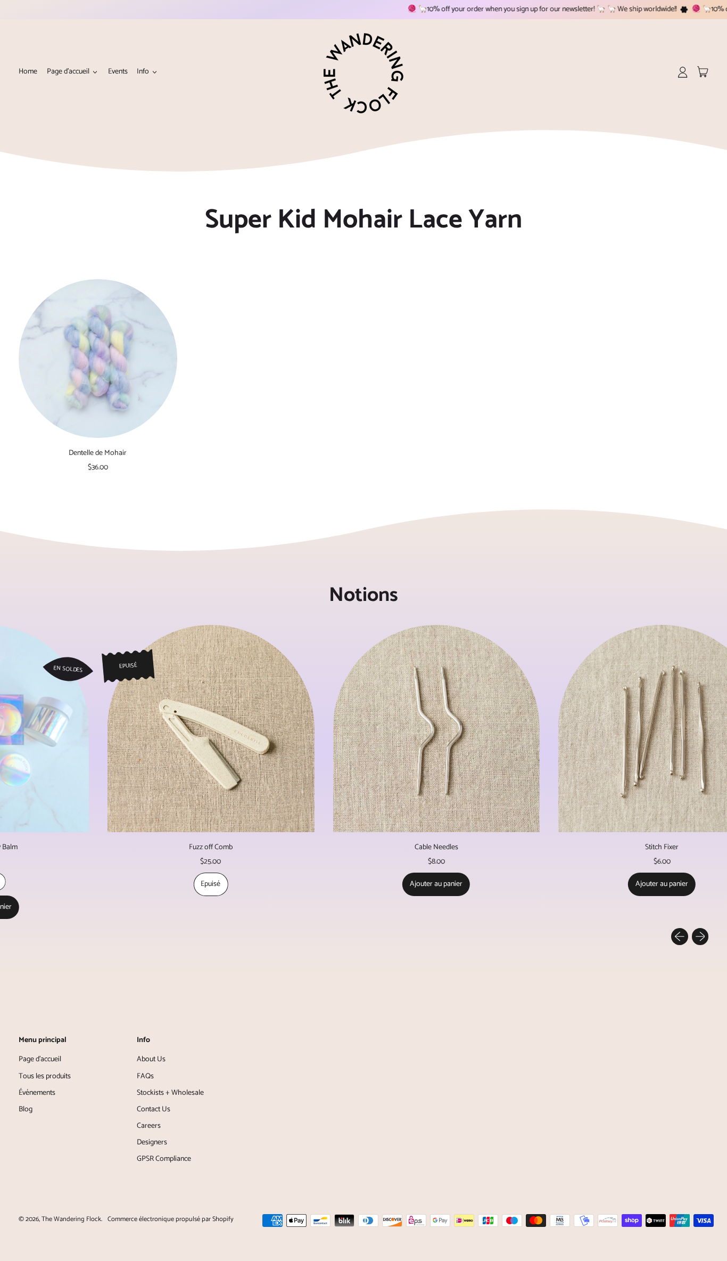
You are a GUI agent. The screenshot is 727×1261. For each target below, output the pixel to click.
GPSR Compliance (164, 1159)
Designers (152, 1142)
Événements (37, 1093)
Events (118, 72)
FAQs (145, 1076)
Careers (149, 1126)
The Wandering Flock (71, 1219)
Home (28, 72)
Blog (25, 1109)
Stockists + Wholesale (170, 1093)
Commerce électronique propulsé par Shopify (171, 1219)
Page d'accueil (40, 1059)
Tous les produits (45, 1076)
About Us (151, 1059)
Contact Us (153, 1109)
